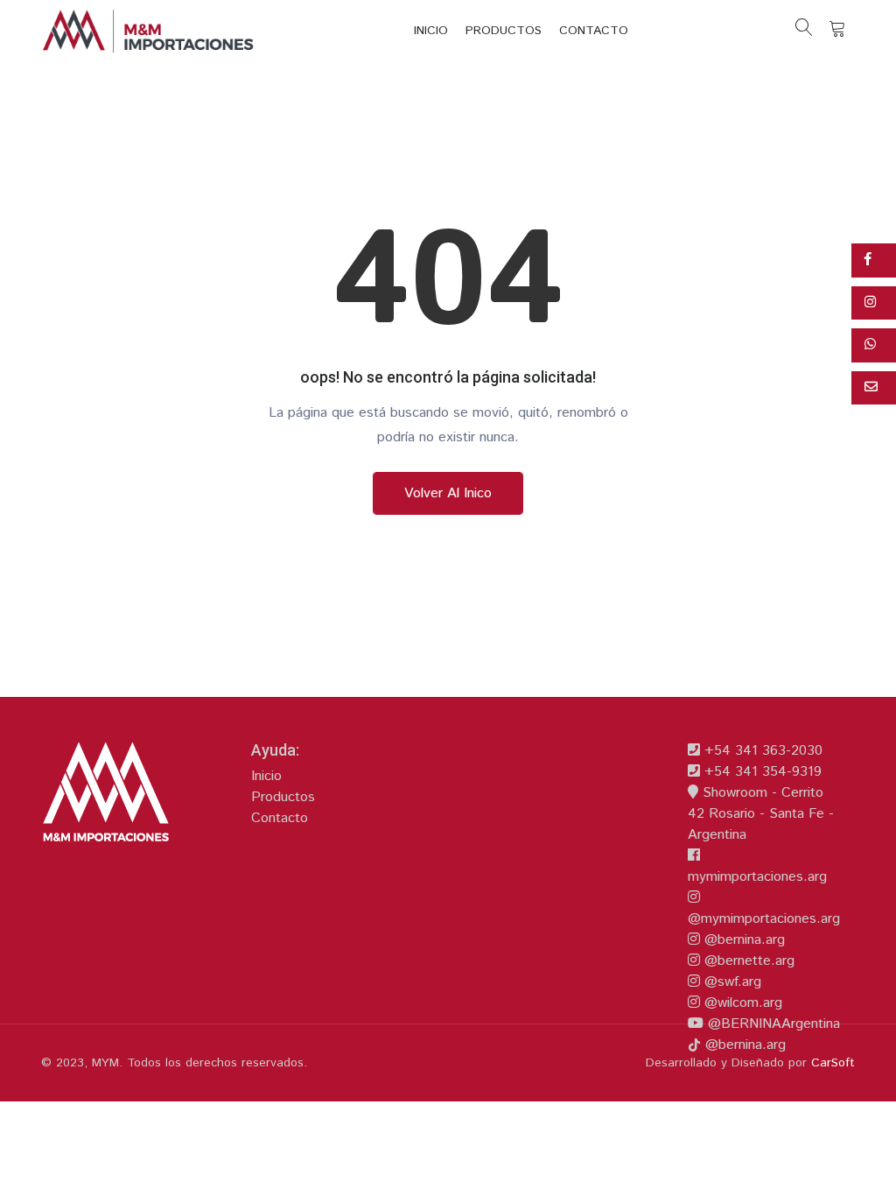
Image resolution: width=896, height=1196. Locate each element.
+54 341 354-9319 (761, 772)
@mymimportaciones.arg (764, 919)
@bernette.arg (747, 961)
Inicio (431, 30)
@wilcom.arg (741, 1003)
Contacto (593, 30)
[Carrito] (837, 31)
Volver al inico (448, 493)
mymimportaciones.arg (757, 877)
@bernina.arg (742, 940)
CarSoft (833, 1063)
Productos (504, 30)
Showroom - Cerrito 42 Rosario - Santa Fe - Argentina (761, 814)
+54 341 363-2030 (761, 751)
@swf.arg (730, 982)
